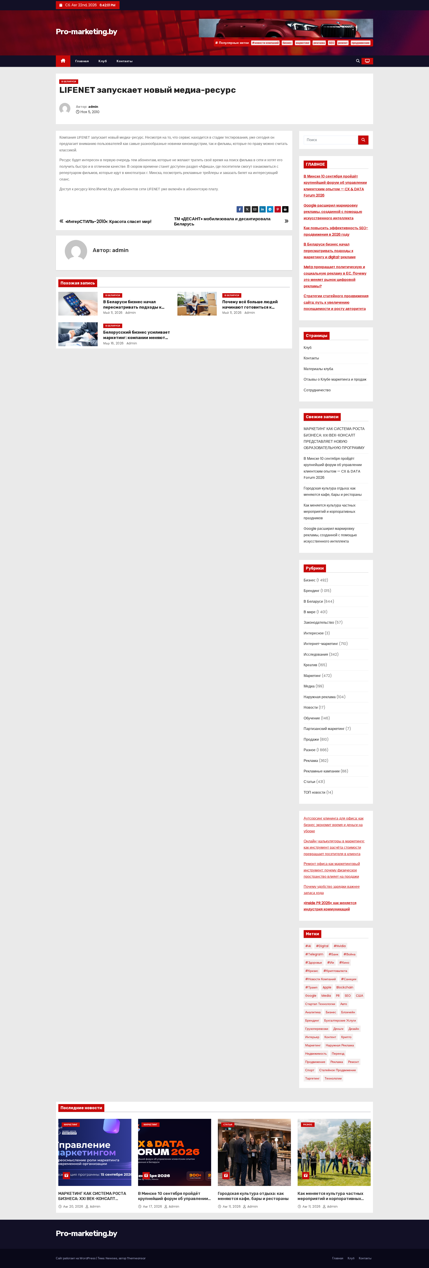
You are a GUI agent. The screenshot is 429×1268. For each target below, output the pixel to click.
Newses (111, 1258)
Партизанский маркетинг (324, 728)
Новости (311, 707)
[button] (358, 61)
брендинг (312, 1020)
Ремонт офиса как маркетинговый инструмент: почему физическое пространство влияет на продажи (332, 870)
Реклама (311, 760)
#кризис (311, 971)
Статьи (309, 781)
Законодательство (319, 622)
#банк (333, 954)
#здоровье (313, 962)
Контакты (124, 61)
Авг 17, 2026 (153, 1206)
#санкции (348, 979)
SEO (331, 43)
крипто (346, 1037)
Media (326, 995)
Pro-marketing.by (86, 31)
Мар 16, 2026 (113, 343)
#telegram (314, 954)
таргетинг (312, 1078)
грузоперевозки (316, 1028)
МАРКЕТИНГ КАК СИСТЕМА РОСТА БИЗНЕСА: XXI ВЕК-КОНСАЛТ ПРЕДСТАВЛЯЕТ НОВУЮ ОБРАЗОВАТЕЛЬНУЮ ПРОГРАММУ (92, 1201)
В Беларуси (68, 81)
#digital (322, 946)
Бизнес (309, 580)
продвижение (361, 43)
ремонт (343, 43)
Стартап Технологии (320, 1004)
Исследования (316, 654)
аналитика (313, 1012)
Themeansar (136, 1258)
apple (327, 987)
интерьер (312, 1037)
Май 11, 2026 (113, 312)
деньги (338, 1028)
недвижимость (316, 1053)
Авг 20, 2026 (73, 1206)
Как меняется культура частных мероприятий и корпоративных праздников (329, 512)
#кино (344, 962)
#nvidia (340, 946)
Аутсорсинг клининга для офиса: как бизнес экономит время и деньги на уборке (334, 825)
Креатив (310, 665)
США (359, 995)
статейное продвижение (337, 1070)
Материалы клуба (318, 368)
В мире (309, 612)
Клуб (103, 61)
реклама (319, 43)
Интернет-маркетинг (321, 643)
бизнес (287, 43)
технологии (333, 1078)
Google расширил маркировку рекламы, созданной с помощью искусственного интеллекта (333, 212)
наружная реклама (340, 1045)
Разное (309, 750)
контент (330, 1037)
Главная (82, 61)
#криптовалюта (335, 971)
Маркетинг (312, 675)
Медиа (309, 686)
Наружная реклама (320, 697)
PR (338, 995)
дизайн (354, 1028)
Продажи (311, 739)
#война (349, 954)
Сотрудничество (317, 390)
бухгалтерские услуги (340, 1020)
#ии (330, 962)
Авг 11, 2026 (232, 1206)
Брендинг (312, 590)
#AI (308, 946)
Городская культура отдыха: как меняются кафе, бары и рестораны (253, 1196)
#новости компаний (265, 43)
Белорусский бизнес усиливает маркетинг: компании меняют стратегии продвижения (136, 338)
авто (343, 1004)
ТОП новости (314, 792)
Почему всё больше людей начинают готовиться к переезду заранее (250, 307)
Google (310, 995)
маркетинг (302, 43)
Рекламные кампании (322, 771)
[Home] (63, 61)
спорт (309, 1070)
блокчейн (348, 1012)
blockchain (344, 987)
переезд (338, 1053)
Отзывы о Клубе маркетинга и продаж (335, 379)
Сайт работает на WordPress (76, 1258)
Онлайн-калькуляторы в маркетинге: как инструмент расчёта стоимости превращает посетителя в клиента (334, 848)
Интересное (314, 633)
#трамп (311, 987)
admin (93, 107)
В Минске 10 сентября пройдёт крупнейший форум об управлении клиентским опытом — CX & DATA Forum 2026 (173, 1201)
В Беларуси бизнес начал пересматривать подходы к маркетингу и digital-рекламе (134, 307)
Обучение (312, 718)
